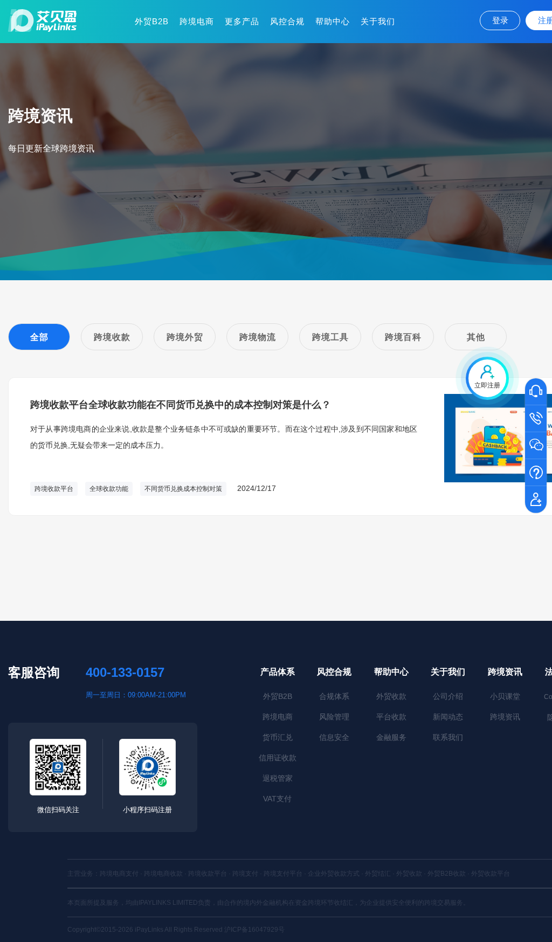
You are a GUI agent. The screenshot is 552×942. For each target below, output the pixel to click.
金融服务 (391, 737)
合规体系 (334, 696)
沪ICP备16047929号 (254, 929)
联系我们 (448, 737)
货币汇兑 (278, 737)
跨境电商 (197, 21)
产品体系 (277, 671)
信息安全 (334, 737)
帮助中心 (332, 21)
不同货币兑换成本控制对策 (183, 489)
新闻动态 (448, 716)
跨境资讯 (505, 671)
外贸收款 (391, 696)
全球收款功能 (108, 489)
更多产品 (242, 21)
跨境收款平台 (53, 489)
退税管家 (278, 778)
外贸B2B (152, 21)
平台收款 (391, 716)
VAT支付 (277, 798)
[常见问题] (535, 473)
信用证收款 (277, 757)
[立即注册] (535, 500)
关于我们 (378, 21)
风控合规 (287, 21)
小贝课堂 (505, 696)
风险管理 (334, 716)
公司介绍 (448, 696)
